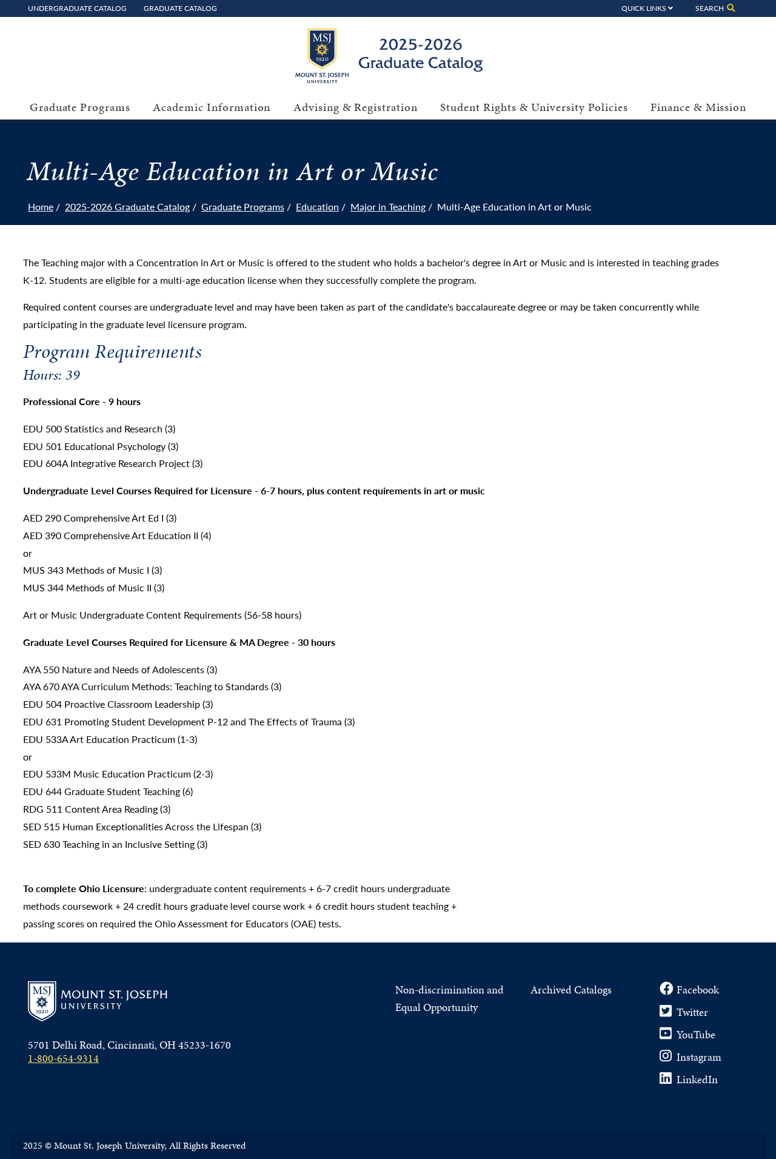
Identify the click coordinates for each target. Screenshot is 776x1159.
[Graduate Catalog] (394, 79)
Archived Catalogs (571, 989)
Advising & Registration (355, 107)
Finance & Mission (698, 107)
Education (317, 206)
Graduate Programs (80, 107)
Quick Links (643, 7)
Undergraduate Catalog (77, 7)
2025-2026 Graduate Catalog (127, 206)
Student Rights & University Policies (533, 107)
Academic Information (211, 107)
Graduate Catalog (180, 7)
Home (40, 206)
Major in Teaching (388, 206)
